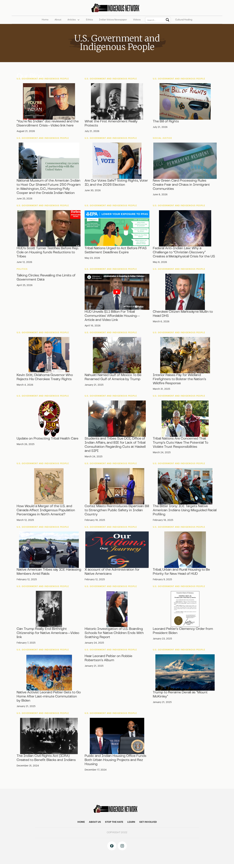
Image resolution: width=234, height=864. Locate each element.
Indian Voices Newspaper (113, 20)
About (58, 20)
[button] (74, 20)
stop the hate (114, 822)
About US (95, 822)
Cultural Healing (183, 20)
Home (45, 20)
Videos (137, 20)
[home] (117, 8)
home (81, 822)
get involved (148, 822)
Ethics (89, 20)
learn (131, 822)
